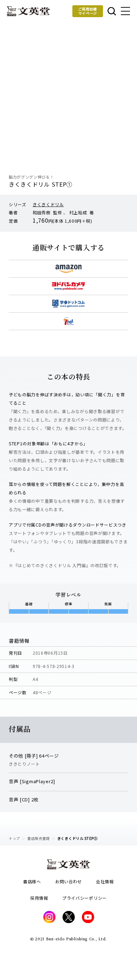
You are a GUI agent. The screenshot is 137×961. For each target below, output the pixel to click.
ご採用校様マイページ (87, 11)
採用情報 (39, 898)
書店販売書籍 (38, 838)
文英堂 (28, 11)
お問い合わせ (68, 881)
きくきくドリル (48, 204)
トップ (14, 838)
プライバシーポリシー (84, 898)
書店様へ (32, 881)
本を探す (111, 11)
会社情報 (105, 881)
